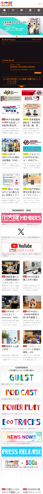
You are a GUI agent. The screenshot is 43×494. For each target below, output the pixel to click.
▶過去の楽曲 (36, 39)
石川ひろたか (17, 69)
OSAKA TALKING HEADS (22, 67)
